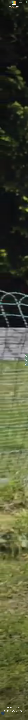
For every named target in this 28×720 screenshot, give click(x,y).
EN (22, 2)
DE (20, 2)
